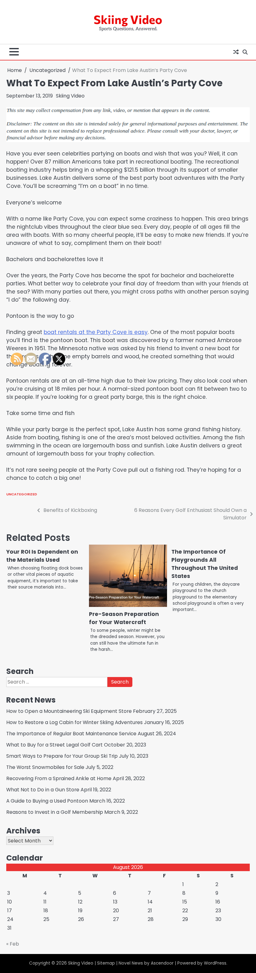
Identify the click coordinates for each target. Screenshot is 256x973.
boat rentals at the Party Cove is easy (96, 332)
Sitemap (106, 963)
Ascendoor (162, 963)
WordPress (215, 963)
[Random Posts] (235, 52)
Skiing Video (128, 19)
